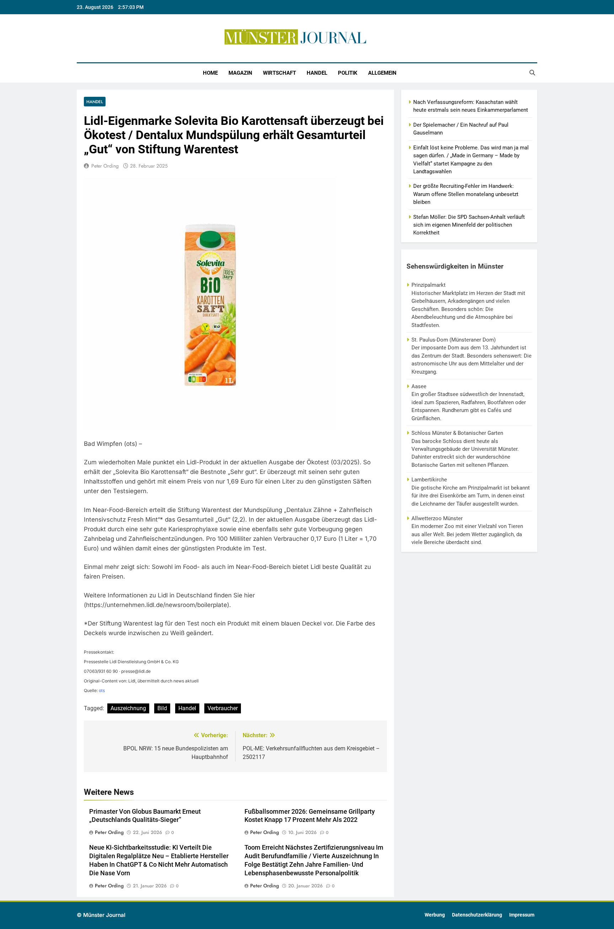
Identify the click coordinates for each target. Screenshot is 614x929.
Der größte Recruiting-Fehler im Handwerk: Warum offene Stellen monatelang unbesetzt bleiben (465, 194)
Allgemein (382, 73)
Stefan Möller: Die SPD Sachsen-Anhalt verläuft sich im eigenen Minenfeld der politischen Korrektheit (469, 225)
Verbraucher (223, 708)
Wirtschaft (279, 73)
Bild (162, 708)
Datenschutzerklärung (477, 915)
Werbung (435, 915)
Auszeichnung (128, 708)
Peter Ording (105, 165)
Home (210, 73)
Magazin (240, 73)
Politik (347, 73)
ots (102, 690)
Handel (317, 73)
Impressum (521, 915)
